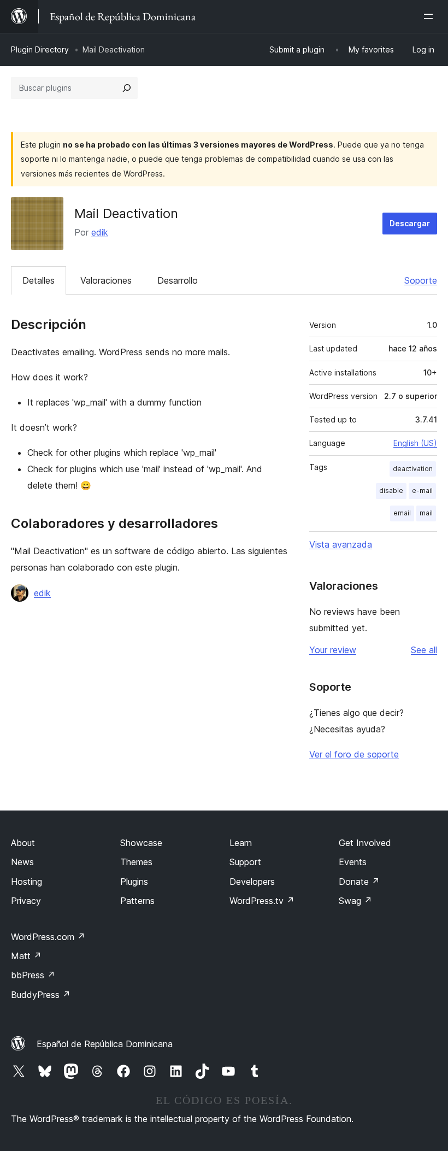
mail (426, 513)
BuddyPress (40, 994)
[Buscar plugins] (127, 88)
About (23, 842)
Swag (355, 900)
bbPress (33, 975)
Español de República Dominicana (105, 1043)
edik (99, 232)
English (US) (415, 443)
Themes (136, 861)
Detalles (38, 280)
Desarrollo (177, 280)
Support (245, 861)
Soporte (420, 280)
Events (353, 861)
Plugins (134, 881)
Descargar (410, 223)
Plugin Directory (40, 49)
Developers (252, 881)
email (402, 513)
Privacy (26, 900)
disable (391, 490)
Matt (26, 955)
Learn (240, 842)
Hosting (26, 881)
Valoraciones (106, 280)
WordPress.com (48, 936)
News (22, 861)
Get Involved (365, 842)
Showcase (141, 842)
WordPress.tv (261, 900)
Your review (332, 649)
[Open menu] (430, 16)
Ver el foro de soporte (354, 754)
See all (424, 649)
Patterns (137, 900)
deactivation (413, 469)
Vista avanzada (340, 544)
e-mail (422, 490)
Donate (359, 881)
